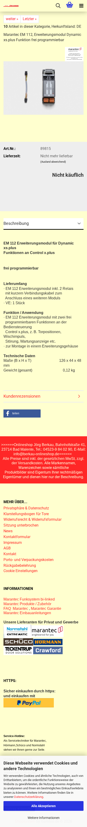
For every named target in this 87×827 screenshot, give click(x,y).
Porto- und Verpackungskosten (28, 560)
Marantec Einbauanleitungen (27, 613)
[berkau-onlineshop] (9, 6)
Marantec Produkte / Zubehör (27, 604)
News (8, 531)
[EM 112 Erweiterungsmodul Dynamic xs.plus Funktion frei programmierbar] (43, 86)
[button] (22, 413)
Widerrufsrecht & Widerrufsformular (32, 519)
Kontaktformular (16, 537)
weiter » (12, 19)
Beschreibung (16, 223)
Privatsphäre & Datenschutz (26, 508)
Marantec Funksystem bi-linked (29, 599)
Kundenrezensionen (21, 396)
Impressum (12, 542)
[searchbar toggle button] (58, 6)
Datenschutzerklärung (28, 797)
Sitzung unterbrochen (21, 525)
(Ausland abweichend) (53, 161)
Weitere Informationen (44, 818)
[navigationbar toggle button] (81, 6)
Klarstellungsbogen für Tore (26, 514)
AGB (7, 548)
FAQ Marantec (16, 608)
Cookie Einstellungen (20, 571)
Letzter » (30, 19)
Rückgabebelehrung (19, 565)
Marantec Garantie (46, 608)
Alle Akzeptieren (43, 806)
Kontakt (9, 554)
